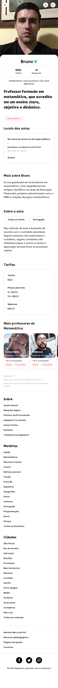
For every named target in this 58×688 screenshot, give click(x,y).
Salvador (9, 553)
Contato (8, 647)
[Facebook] (19, 660)
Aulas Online (11, 425)
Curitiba (8, 578)
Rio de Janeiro (11, 548)
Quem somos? (11, 405)
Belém (7, 592)
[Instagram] (39, 660)
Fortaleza (9, 563)
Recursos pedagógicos (16, 637)
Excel (6, 516)
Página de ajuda (13, 642)
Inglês (7, 452)
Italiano (8, 501)
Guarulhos (9, 602)
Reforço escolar (12, 472)
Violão (7, 477)
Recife (7, 583)
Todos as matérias (14, 526)
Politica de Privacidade (17, 415)
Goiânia (8, 597)
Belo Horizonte (11, 568)
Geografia (9, 491)
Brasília (8, 558)
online (11, 157)
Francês (8, 482)
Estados (8, 430)
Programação (11, 511)
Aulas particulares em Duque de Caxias (22, 380)
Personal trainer (13, 462)
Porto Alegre (10, 588)
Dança (7, 521)
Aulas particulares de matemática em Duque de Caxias (26, 384)
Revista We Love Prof (15, 632)
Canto (7, 467)
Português (9, 506)
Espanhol (9, 486)
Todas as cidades (13, 617)
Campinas (9, 607)
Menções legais (12, 410)
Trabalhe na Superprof (16, 435)
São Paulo (9, 543)
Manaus (8, 573)
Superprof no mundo (15, 420)
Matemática (11, 457)
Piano (7, 496)
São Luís (8, 612)
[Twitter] (29, 660)
